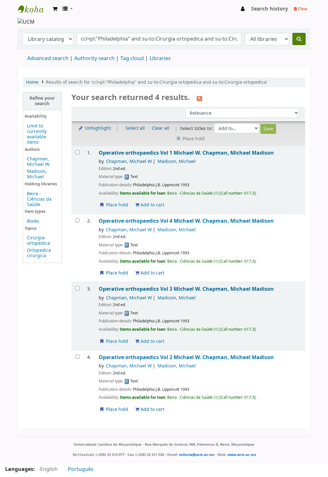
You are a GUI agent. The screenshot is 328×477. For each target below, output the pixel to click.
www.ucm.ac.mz (241, 454)
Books (33, 221)
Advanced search (48, 58)
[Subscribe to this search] (199, 98)
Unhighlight (97, 128)
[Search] (299, 39)
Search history (269, 9)
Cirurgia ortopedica (38, 241)
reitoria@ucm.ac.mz (196, 454)
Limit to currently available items (36, 134)
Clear (302, 9)
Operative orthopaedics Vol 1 (186, 153)
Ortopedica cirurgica (39, 253)
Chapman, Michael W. (38, 162)
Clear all (160, 128)
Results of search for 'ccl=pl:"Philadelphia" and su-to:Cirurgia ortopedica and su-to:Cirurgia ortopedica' (156, 82)
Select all (135, 128)
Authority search (94, 58)
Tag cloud (132, 58)
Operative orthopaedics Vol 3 (186, 289)
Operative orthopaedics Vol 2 (186, 357)
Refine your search (42, 101)
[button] (55, 9)
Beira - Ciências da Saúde (39, 199)
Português (81, 469)
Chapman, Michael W (129, 161)
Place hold (116, 205)
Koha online (34, 9)
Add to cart (151, 205)
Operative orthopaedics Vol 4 (186, 221)
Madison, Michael (37, 174)
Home (32, 82)
